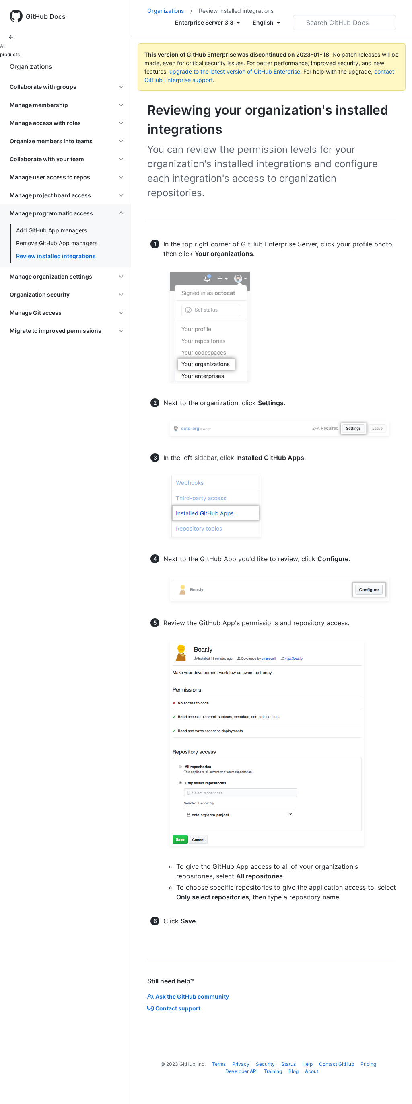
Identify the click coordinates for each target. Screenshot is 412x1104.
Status (288, 1064)
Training (273, 1071)
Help (307, 1064)
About (311, 1071)
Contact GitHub (336, 1064)
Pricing (368, 1064)
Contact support (177, 1008)
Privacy (240, 1064)
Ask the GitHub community (192, 996)
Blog (293, 1071)
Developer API (241, 1071)
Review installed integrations (56, 255)
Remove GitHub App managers (56, 243)
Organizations (31, 66)
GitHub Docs (46, 16)
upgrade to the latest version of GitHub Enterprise (234, 71)
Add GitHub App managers (51, 230)
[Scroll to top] (394, 1086)
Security (265, 1064)
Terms (219, 1064)
